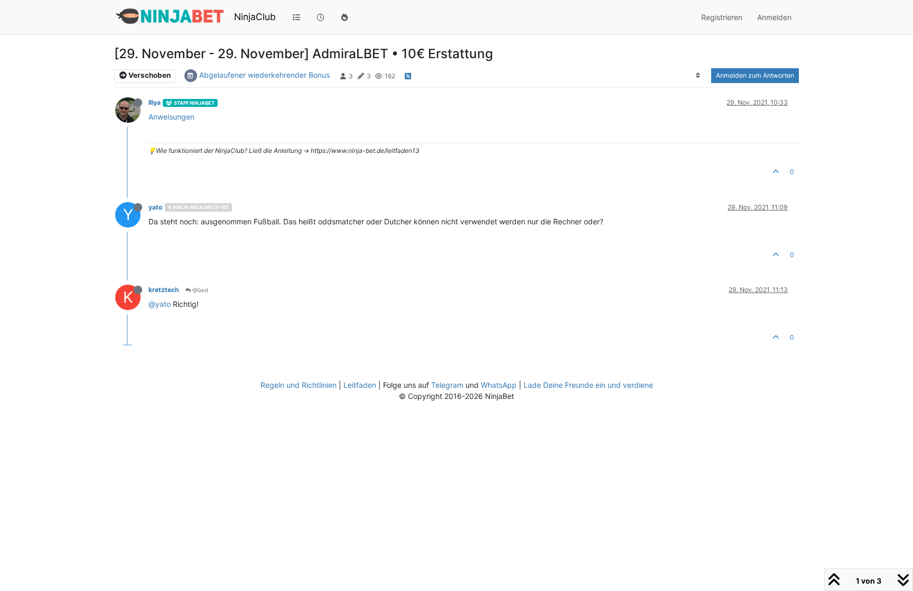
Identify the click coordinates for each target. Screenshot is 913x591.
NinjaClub (255, 16)
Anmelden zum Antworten (755, 75)
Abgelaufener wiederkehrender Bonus (264, 74)
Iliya (154, 102)
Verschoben (149, 75)
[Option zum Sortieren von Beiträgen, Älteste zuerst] (698, 75)
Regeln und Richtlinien (298, 384)
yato (155, 207)
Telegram (447, 384)
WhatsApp (499, 384)
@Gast (200, 290)
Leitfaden (359, 384)
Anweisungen (171, 116)
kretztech (163, 290)
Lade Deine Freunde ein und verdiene (588, 384)
